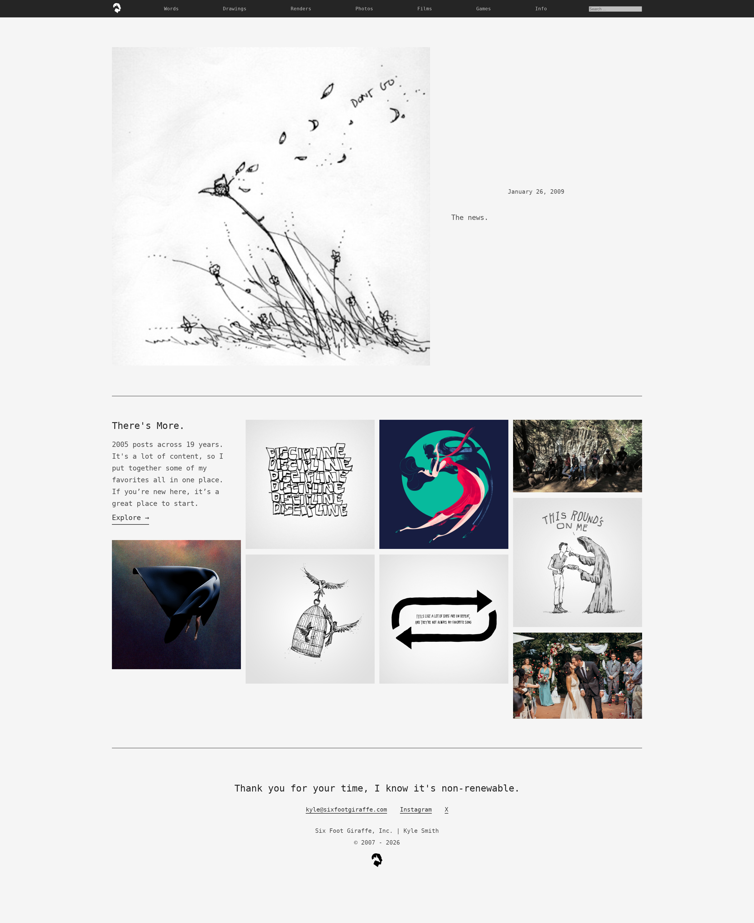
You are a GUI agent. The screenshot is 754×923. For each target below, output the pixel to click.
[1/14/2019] (577, 491)
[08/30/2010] (310, 547)
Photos (364, 8)
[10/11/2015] (310, 682)
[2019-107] (443, 682)
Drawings (235, 8)
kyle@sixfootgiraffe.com (346, 809)
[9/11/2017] (577, 717)
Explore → (130, 518)
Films (424, 8)
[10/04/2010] (176, 668)
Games (483, 8)
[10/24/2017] (577, 625)
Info (541, 8)
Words (171, 8)
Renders (301, 8)
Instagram (416, 809)
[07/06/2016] (443, 547)
